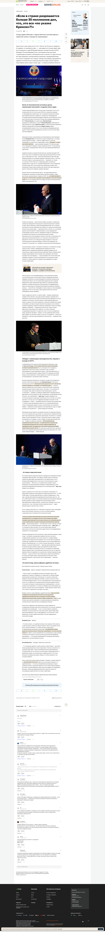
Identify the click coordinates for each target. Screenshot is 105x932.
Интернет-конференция (51, 892)
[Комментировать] (66, 34)
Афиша (17, 892)
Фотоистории (34, 899)
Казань (69, 1)
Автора (34, 706)
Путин (26, 11)
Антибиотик (22, 821)
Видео (32, 894)
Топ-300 (48, 906)
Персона (17, 894)
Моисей (21, 742)
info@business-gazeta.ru (76, 897)
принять (100, 929)
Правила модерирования (21, 874)
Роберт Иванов (23, 715)
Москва (77, 1)
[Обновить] (66, 704)
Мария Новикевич (35, 674)
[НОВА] (32, 5)
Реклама (33, 902)
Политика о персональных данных (52, 920)
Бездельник (22, 850)
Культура (34, 889)
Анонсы (32, 892)
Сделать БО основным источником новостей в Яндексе (41, 685)
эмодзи (22, 723)
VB (20, 807)
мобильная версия (50, 915)
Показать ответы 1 (21, 725)
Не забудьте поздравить (51, 894)
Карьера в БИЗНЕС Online (21, 904)
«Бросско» (80, 16)
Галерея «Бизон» (49, 904)
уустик (21, 836)
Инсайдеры (48, 899)
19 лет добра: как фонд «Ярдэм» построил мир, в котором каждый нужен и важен (78, 54)
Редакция (18, 902)
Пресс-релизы (19, 899)
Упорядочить (57, 706)
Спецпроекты (49, 902)
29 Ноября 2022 (19, 31)
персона (73, 12)
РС (20, 730)
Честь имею (22, 778)
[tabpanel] (80, 22)
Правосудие (20, 11)
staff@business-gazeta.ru (77, 906)
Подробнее (60, 929)
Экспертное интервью (53, 889)
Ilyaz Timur (22, 763)
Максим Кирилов (53, 674)
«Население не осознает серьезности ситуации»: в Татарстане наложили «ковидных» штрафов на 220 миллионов (43, 269)
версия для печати (58, 697)
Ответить (29, 725)
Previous (72, 33)
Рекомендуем (75, 50)
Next (87, 33)
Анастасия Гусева (26, 674)
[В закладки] (66, 37)
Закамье (22, 4)
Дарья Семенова (81, 15)
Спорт (19, 889)
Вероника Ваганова (44, 674)
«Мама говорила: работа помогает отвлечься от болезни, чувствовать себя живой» (80, 22)
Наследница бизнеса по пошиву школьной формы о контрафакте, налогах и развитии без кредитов (78, 28)
